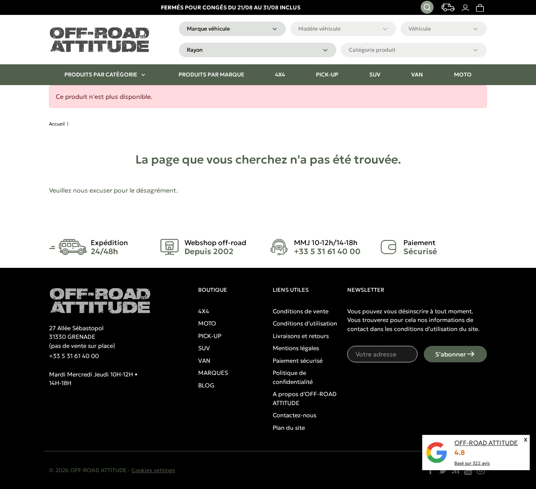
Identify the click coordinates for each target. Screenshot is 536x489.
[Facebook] (430, 470)
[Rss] (455, 470)
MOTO (207, 323)
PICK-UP (209, 336)
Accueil (57, 124)
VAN (204, 360)
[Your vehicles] (448, 7)
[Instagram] (480, 470)
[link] (479, 8)
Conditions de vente (300, 311)
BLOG (206, 385)
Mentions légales (296, 348)
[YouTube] (468, 470)
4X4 (203, 311)
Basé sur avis (472, 463)
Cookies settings (153, 470)
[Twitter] (443, 470)
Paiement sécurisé (298, 360)
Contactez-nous (294, 415)
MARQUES (213, 372)
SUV (204, 348)
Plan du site (289, 427)
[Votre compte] (465, 8)
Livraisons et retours (301, 336)
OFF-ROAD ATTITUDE (486, 443)
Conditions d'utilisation (305, 323)
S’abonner (450, 354)
